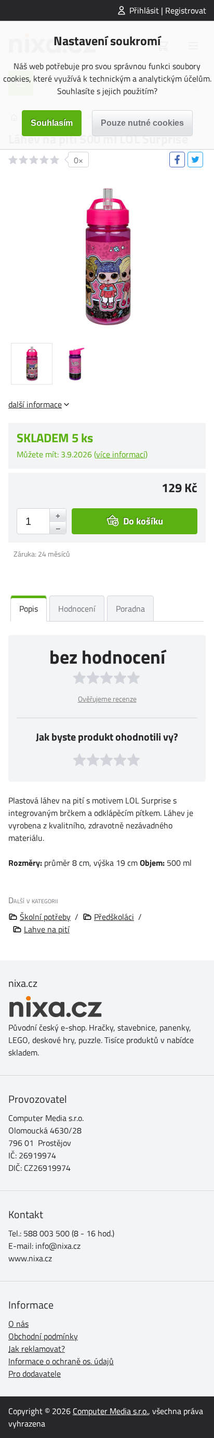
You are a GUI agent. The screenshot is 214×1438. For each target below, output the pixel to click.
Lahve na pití (47, 929)
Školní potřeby (45, 917)
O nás (18, 1323)
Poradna (130, 608)
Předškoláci (114, 917)
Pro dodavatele (34, 1373)
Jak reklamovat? (36, 1348)
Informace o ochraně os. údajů (61, 1361)
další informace (35, 404)
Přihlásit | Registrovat (167, 10)
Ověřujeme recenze (107, 698)
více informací (120, 454)
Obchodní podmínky (43, 1336)
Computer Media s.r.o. (110, 1411)
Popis (28, 608)
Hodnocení (77, 608)
